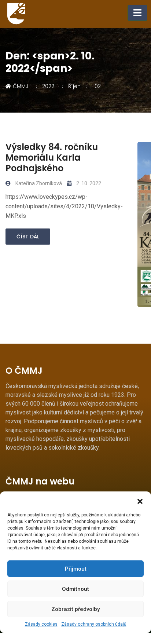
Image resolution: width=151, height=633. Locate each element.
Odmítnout (75, 589)
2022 (48, 86)
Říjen (74, 86)
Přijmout (75, 569)
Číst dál (27, 236)
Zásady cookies (41, 624)
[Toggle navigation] (137, 13)
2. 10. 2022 (88, 183)
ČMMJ (19, 86)
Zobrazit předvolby (75, 609)
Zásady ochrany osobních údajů (93, 624)
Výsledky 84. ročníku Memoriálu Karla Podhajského (51, 157)
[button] (140, 500)
